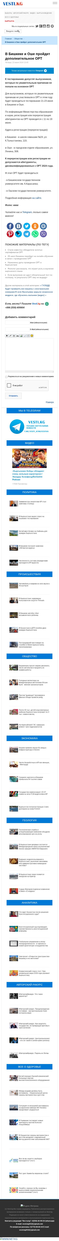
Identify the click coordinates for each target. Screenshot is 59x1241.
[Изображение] (21, 335)
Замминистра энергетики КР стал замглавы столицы (32, 503)
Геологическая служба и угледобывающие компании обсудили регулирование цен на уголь (34, 832)
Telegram (53, 26)
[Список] (28, 335)
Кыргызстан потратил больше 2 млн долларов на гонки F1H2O (34, 808)
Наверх (50, 402)
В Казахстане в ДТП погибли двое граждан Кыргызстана (32, 629)
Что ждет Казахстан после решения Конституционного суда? (33, 913)
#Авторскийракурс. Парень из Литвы (34, 1053)
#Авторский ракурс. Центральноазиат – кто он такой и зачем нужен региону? (34, 1039)
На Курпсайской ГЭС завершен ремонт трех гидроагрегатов (32, 726)
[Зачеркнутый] (17, 335)
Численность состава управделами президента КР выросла (33, 562)
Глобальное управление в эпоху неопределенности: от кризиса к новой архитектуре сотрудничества (33, 944)
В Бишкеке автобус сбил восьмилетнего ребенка (29, 614)
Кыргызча (9, 21)
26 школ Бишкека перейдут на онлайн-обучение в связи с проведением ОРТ (29, 257)
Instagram (49, 26)
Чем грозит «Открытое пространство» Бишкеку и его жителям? (34, 957)
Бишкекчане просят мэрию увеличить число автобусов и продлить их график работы (34, 668)
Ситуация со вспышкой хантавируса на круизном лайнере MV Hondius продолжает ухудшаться (34, 1108)
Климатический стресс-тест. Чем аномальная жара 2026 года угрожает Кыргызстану (34, 973)
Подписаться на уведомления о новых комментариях (31, 376)
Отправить (13, 396)
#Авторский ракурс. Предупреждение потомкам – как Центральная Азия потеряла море (34, 1011)
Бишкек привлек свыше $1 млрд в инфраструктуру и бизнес (32, 749)
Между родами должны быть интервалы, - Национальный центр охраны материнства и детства (33, 1093)
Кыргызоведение (44, 13)
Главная (8, 39)
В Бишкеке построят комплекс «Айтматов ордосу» (31, 547)
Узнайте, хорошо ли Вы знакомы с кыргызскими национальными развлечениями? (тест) (33, 1190)
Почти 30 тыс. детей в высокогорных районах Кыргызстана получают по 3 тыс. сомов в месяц (34, 712)
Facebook (41, 26)
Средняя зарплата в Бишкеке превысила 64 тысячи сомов (31, 778)
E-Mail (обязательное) (39, 329)
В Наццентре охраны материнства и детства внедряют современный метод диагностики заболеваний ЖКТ (34, 1137)
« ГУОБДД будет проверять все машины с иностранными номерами (27, 288)
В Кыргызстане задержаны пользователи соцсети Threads (31, 599)
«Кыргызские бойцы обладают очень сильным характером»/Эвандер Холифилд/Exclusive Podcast (28, 475)
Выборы (8, 13)
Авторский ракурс (21, 13)
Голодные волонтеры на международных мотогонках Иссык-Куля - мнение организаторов (33, 683)
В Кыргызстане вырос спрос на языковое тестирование (31, 517)
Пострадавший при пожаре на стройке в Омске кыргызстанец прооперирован (31, 645)
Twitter (37, 26)
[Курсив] (10, 335)
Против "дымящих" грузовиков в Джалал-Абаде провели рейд (32, 696)
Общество (18, 39)
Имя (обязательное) (38, 323)
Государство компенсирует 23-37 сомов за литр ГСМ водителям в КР (33, 793)
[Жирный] (6, 335)
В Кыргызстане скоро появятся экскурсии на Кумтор (31, 875)
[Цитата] (24, 335)
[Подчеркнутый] (14, 335)
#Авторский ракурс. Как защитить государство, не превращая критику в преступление (34, 1026)
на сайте (36, 198)
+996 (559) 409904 (14, 307)
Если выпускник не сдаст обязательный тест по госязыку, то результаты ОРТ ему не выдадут (28, 276)
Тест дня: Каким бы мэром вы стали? (34, 1173)
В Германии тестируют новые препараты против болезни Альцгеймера (31, 1123)
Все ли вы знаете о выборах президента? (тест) (30, 1160)
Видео (33, 13)
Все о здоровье (12, 17)
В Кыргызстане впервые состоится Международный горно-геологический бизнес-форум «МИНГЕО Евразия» (34, 847)
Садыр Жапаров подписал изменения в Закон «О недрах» (34, 890)
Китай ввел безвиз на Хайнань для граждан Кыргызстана (33, 532)
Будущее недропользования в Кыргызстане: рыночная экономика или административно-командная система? (33, 862)
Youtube (45, 26)
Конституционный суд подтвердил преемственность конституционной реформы (33, 929)
